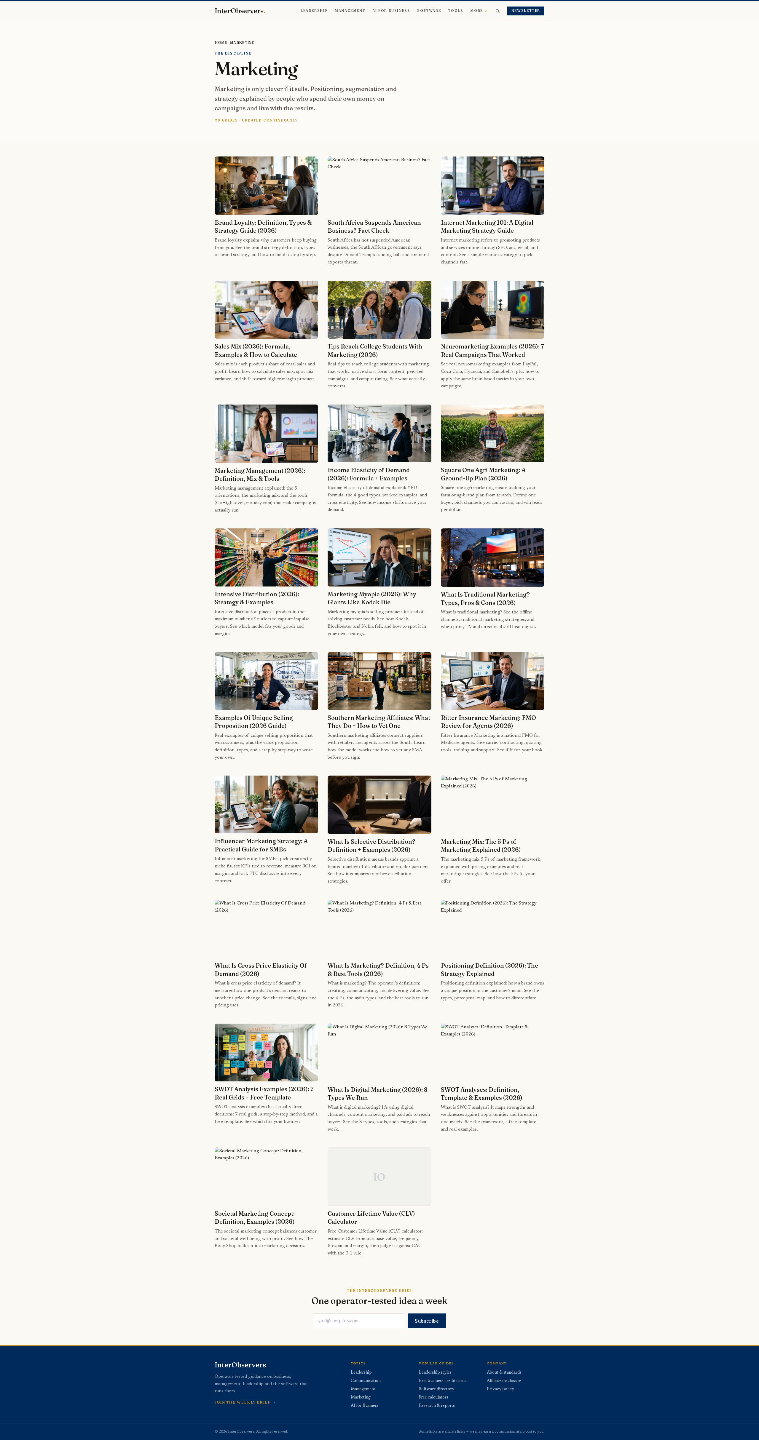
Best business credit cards (442, 1381)
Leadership (314, 11)
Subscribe (427, 1321)
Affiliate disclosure (504, 1381)
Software (429, 11)
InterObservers (240, 11)
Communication (366, 1381)
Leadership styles (435, 1373)
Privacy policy (500, 1389)
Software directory (436, 1389)
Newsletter (525, 11)
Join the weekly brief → (245, 1402)
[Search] (497, 11)
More (476, 11)
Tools (455, 11)
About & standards (504, 1373)
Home (221, 42)
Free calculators (433, 1398)
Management (350, 11)
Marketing (361, 1398)
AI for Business (391, 11)
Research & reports (437, 1406)
